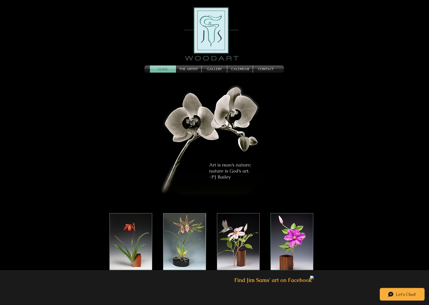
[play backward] (115, 241)
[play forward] (313, 241)
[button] (130, 241)
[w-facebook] (314, 280)
